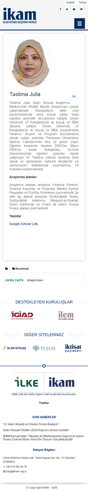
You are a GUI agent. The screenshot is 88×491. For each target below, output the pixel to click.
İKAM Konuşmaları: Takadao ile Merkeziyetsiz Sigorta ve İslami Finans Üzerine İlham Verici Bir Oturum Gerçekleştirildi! (43, 437)
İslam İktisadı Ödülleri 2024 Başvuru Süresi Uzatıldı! (36, 430)
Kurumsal (22, 268)
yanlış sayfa (24, 280)
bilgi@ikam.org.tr (16, 471)
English (70, 2)
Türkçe (82, 2)
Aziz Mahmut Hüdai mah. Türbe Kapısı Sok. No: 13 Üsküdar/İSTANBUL (39, 459)
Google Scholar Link (23, 224)
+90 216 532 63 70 (16, 466)
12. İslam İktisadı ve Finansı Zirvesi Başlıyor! (31, 424)
